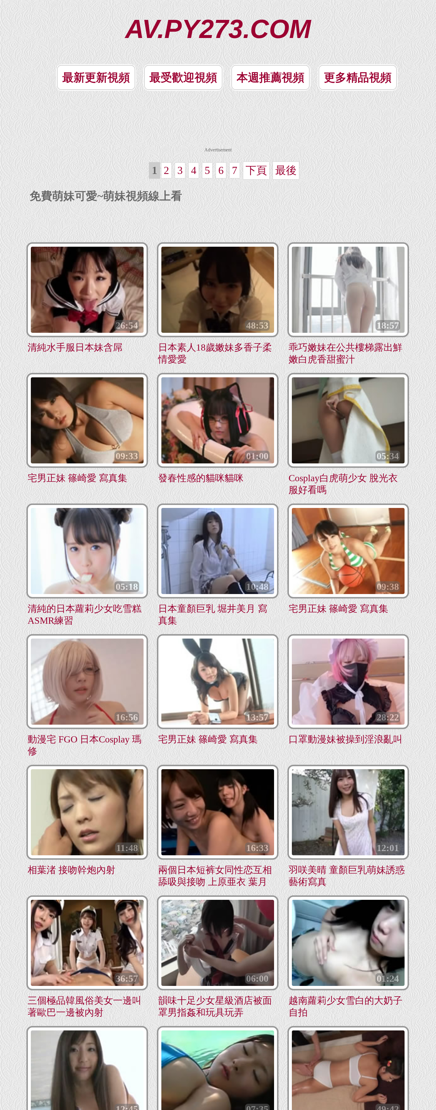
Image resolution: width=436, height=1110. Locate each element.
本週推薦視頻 (270, 77)
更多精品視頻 (358, 77)
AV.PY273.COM (218, 29)
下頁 (256, 170)
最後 (286, 170)
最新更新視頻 (96, 77)
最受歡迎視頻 (183, 77)
